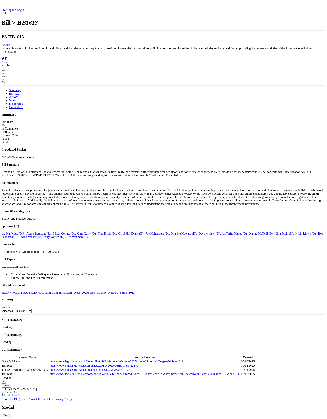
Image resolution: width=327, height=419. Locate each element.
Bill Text (14, 93)
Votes (12, 100)
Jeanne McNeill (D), (262, 233)
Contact (32, 399)
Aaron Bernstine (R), (39, 233)
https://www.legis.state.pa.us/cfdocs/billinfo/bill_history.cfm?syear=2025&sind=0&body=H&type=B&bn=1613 (68, 292)
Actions (13, 97)
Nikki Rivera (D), (306, 233)
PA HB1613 (9, 45)
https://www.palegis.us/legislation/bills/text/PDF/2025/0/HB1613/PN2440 (94, 365)
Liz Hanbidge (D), (14, 233)
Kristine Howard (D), (185, 233)
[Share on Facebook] (6, 58)
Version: (6, 307)
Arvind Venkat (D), (31, 237)
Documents (16, 103)
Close (6, 385)
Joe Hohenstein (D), (158, 233)
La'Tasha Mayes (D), (235, 233)
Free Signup (9, 10)
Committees (16, 107)
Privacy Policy (63, 399)
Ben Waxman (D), (77, 237)
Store (24, 399)
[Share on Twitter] (3, 58)
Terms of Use (46, 399)
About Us (7, 399)
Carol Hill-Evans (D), (132, 233)
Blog (17, 399)
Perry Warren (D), (54, 237)
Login (20, 10)
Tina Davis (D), (108, 233)
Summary (15, 90)
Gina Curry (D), (87, 233)
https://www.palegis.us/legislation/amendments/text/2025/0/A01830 (90, 369)
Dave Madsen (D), (210, 233)
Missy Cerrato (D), (65, 233)
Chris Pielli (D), (285, 233)
